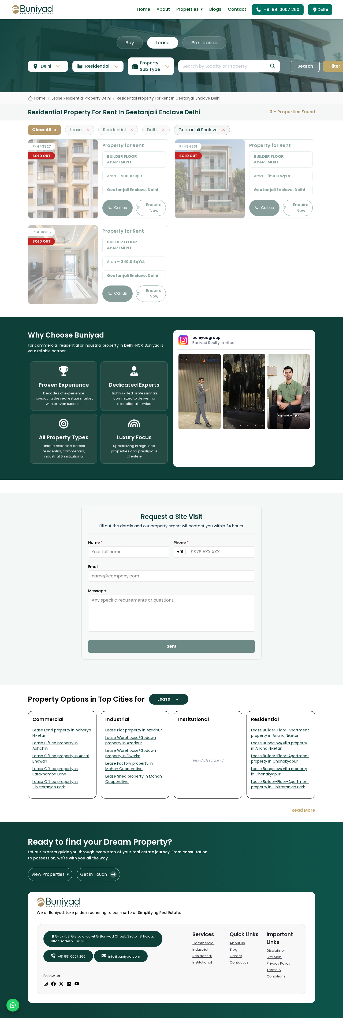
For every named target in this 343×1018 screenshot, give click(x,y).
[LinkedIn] (69, 984)
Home (143, 9)
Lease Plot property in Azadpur (133, 730)
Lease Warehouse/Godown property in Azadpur (130, 740)
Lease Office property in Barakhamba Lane (55, 771)
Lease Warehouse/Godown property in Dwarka (130, 753)
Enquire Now (154, 207)
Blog (233, 949)
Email (93, 566)
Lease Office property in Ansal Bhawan (60, 758)
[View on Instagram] (199, 391)
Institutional (202, 962)
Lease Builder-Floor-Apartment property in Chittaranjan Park (280, 784)
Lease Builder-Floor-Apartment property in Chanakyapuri (280, 758)
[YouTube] (76, 984)
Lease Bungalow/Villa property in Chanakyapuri (279, 771)
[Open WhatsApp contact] (12, 1005)
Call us (120, 207)
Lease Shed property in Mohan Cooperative (133, 779)
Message (97, 591)
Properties (189, 9)
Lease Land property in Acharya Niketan (61, 732)
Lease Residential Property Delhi (81, 98)
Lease (163, 42)
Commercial (203, 943)
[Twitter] (61, 984)
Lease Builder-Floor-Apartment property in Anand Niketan (280, 732)
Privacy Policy (278, 963)
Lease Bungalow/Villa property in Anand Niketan (279, 745)
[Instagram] (45, 984)
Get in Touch (93, 874)
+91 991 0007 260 (281, 9)
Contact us (239, 962)
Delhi (323, 9)
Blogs (215, 9)
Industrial (200, 949)
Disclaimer (276, 950)
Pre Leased (204, 42)
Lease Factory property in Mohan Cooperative (129, 766)
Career (236, 955)
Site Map (274, 957)
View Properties (50, 874)
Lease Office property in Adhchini (55, 745)
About (163, 9)
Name (95, 542)
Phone (181, 542)
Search (305, 66)
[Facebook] (53, 984)
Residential (202, 955)
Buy (129, 42)
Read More (303, 810)
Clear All (44, 130)
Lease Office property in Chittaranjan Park (55, 784)
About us (237, 943)
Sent (172, 646)
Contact (237, 9)
